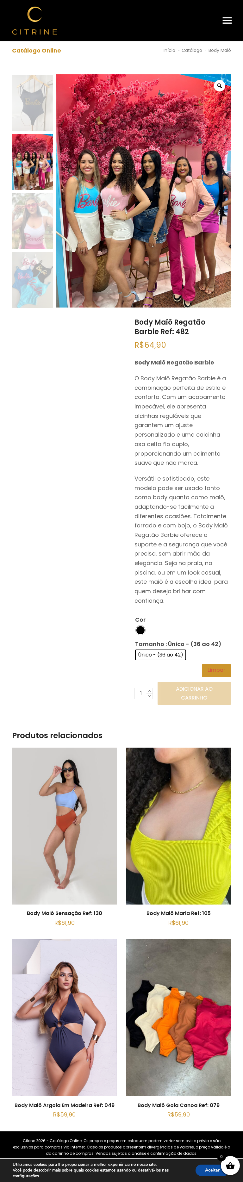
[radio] (140, 630)
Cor (140, 620)
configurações (26, 1176)
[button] (227, 20)
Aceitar (212, 1170)
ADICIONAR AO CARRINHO (194, 693)
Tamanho (149, 644)
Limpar (216, 670)
